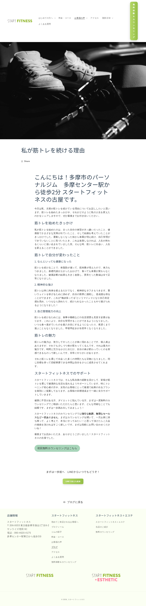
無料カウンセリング (105, 532)
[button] (47, 18)
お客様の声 (56, 542)
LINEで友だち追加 (73, 481)
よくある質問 (57, 557)
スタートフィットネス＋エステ (110, 522)
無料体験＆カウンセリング (134, 20)
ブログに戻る (75, 502)
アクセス (55, 552)
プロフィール (57, 527)
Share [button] (27, 161)
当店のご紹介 (102, 527)
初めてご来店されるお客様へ (65, 522)
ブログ (54, 547)
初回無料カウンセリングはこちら (57, 448)
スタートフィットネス (76, 599)
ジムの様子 (56, 532)
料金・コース (57, 537)
